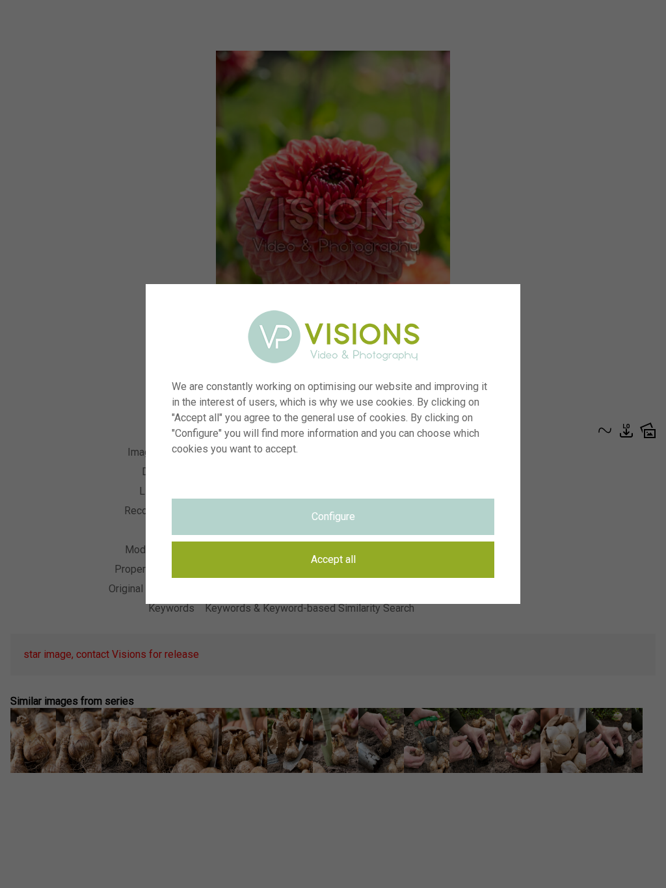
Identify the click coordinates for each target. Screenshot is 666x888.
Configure (333, 516)
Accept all (333, 559)
